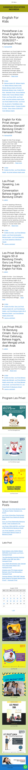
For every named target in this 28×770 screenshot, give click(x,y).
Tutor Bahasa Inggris (8, 111)
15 (20, 598)
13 (14, 598)
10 (4, 598)
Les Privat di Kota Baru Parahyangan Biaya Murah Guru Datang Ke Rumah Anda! (13, 517)
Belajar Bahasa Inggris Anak (13, 85)
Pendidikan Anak (17, 104)
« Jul (13, 610)
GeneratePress (17, 767)
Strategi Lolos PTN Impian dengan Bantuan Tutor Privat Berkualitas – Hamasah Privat (12, 572)
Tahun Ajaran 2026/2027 (15, 108)
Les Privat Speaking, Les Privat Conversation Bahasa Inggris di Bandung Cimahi (12, 188)
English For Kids (9, 170)
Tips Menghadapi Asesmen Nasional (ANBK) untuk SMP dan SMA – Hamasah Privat (13, 559)
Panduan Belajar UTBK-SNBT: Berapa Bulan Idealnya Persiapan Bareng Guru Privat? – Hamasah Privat (13, 578)
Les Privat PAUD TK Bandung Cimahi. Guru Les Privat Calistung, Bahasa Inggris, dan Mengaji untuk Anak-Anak (13, 336)
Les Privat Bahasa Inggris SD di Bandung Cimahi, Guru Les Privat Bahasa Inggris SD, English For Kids (13, 260)
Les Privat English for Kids (10, 101)
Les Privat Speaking (18, 237)
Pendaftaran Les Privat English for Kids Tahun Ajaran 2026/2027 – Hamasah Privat (13, 37)
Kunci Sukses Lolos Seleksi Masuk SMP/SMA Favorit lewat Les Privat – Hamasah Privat (13, 553)
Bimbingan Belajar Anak (9, 90)
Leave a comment (9, 244)
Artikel (6, 81)
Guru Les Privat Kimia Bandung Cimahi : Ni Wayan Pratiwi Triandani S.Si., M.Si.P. (13, 510)
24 (4, 603)
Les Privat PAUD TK (16, 384)
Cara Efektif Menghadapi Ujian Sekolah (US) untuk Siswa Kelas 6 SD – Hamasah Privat (14, 565)
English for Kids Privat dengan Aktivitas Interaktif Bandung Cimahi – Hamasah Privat (13, 126)
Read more (14, 76)
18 (7, 601)
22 (20, 601)
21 (17, 601)
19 (10, 601)
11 (7, 598)
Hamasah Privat (10, 92)
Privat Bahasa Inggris (8, 106)
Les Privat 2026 (11, 97)
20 (14, 601)
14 (17, 598)
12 (10, 598)
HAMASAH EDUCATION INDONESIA (14, 8)
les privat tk (8, 104)
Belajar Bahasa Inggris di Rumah (12, 88)
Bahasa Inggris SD (9, 83)
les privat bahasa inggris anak (15, 99)
